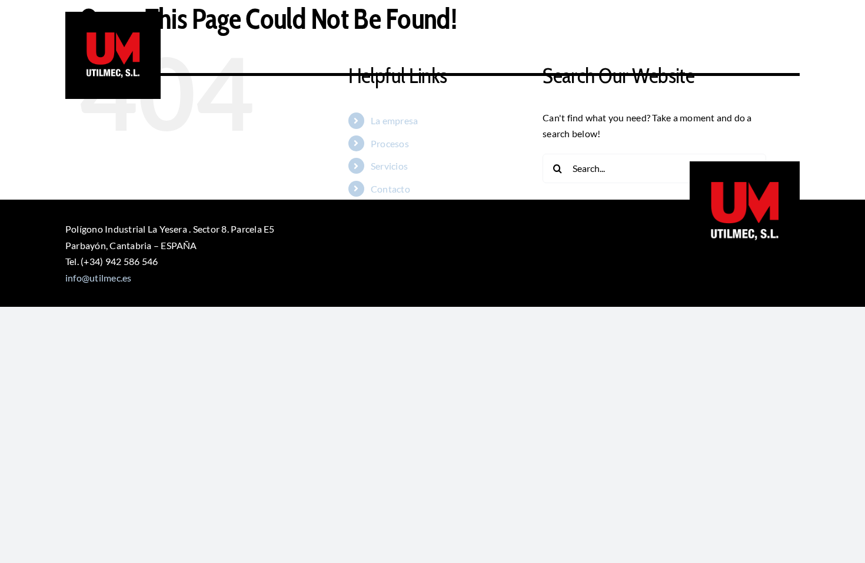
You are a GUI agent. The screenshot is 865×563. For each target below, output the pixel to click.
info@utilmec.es (98, 277)
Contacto (390, 188)
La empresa (394, 120)
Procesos (390, 143)
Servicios (389, 165)
